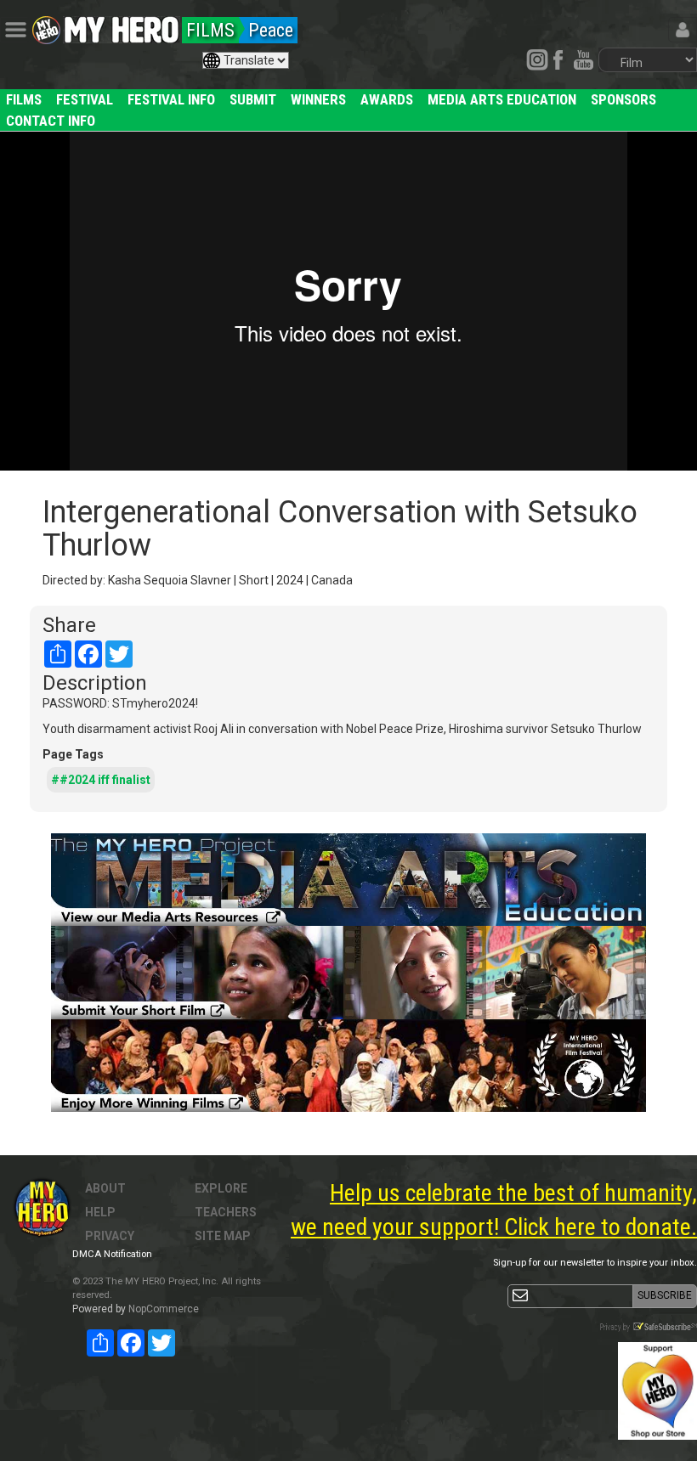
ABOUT (105, 1188)
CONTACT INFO (50, 120)
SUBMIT (253, 99)
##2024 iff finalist (100, 780)
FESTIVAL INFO (171, 99)
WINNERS (318, 99)
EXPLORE (221, 1188)
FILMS (24, 99)
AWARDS (386, 99)
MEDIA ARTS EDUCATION (502, 99)
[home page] (121, 25)
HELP (100, 1212)
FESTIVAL (84, 99)
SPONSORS (623, 99)
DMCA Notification (112, 1254)
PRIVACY (109, 1236)
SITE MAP (223, 1236)
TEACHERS (226, 1212)
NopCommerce (163, 1309)
